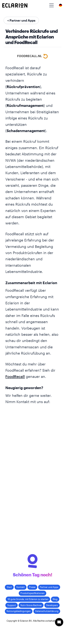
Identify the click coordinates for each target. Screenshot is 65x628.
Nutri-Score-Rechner (31, 605)
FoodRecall (15, 376)
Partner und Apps (49, 587)
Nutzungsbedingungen (19, 611)
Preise (32, 587)
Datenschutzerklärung (46, 611)
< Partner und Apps (21, 20)
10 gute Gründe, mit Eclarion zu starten (28, 599)
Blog (55, 599)
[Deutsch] (60, 5)
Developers (52, 605)
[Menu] (51, 5)
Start (9, 587)
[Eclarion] (14, 5)
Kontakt (20, 587)
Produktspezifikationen (32, 593)
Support (11, 605)
